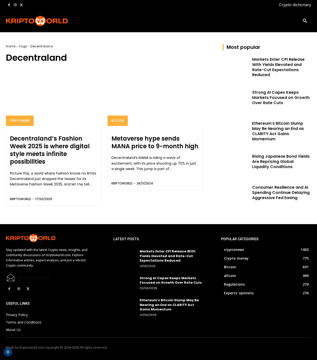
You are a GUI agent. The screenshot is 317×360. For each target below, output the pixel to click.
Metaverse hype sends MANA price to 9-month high (154, 142)
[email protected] (34, 278)
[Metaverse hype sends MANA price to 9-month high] (155, 101)
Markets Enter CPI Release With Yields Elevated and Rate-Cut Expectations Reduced (278, 67)
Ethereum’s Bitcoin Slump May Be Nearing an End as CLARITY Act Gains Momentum (278, 131)
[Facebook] (9, 5)
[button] (305, 21)
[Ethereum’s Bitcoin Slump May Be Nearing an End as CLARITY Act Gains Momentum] (236, 130)
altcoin (117, 121)
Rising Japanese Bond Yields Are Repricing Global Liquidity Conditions (281, 161)
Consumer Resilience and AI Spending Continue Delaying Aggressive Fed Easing (281, 192)
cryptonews (20, 121)
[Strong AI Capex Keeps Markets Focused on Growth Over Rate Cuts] (236, 99)
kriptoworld (20, 199)
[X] (21, 5)
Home (10, 46)
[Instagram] (15, 5)
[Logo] (33, 21)
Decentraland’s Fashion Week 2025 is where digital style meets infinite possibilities (50, 150)
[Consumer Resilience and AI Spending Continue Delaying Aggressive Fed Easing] (236, 194)
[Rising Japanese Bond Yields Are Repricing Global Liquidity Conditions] (236, 163)
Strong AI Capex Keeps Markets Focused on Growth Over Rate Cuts (281, 98)
